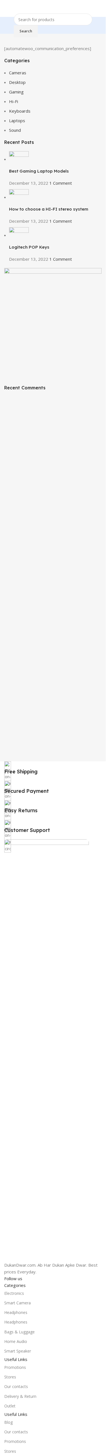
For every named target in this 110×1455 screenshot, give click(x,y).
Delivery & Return (20, 1396)
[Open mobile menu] (6, 8)
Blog (8, 1422)
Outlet (10, 1406)
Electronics (14, 1293)
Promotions (15, 1367)
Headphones (15, 1312)
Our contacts (16, 1386)
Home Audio (15, 1341)
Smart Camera (17, 1303)
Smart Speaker (17, 1351)
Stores (10, 1377)
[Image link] (46, 1050)
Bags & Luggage (19, 1332)
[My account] (99, 8)
